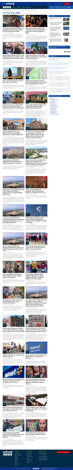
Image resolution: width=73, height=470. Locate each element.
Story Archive (25, 7)
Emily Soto (31, 109)
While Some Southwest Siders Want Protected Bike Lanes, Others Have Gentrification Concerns (36, 82)
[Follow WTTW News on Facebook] (62, 7)
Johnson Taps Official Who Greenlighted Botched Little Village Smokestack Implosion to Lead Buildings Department (13, 220)
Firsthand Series (53, 105)
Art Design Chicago (54, 99)
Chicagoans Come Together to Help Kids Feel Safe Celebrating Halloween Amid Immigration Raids (35, 30)
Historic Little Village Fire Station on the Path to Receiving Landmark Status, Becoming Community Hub (13, 329)
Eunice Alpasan (32, 34)
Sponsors (28, 462)
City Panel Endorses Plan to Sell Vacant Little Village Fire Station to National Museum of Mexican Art (36, 329)
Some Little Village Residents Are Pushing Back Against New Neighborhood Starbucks (36, 106)
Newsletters (58, 7)
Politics (26, 9)
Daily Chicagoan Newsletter (43, 458)
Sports (36, 9)
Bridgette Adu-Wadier (33, 59)
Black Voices (52, 102)
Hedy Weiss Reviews (54, 107)
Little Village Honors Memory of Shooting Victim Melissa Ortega (35, 433)
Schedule (17, 468)
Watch (18, 7)
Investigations (53, 108)
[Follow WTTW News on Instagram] (67, 7)
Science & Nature (31, 9)
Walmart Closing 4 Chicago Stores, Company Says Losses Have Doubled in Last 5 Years (13, 380)
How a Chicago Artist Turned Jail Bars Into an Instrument (13, 81)
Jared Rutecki (32, 307)
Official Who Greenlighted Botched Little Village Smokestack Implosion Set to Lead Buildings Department (13, 192)
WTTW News (9, 252)
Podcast (52, 7)
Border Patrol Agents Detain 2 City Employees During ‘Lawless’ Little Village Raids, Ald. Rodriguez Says (13, 56)
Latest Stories (17, 453)
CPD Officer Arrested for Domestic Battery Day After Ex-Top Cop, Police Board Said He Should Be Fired (55, 34)
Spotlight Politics (53, 111)
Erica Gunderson (10, 358)
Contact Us (28, 458)
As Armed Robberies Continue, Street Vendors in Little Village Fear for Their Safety (12, 275)
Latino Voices (53, 109)
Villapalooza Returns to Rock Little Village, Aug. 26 (13, 356)
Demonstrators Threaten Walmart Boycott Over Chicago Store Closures (36, 356)
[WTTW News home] (7, 7)
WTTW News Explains (54, 114)
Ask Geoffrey (52, 101)
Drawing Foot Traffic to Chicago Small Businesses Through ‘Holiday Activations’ (12, 301)
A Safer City (52, 98)
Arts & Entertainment (6, 9)
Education (20, 9)
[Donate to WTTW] (36, 468)
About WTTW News (30, 456)
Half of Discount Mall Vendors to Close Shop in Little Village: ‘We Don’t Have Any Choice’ (13, 408)
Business (11, 9)
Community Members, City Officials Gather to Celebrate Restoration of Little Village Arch (13, 133)
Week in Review (53, 112)
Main (14, 7)
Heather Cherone (10, 59)
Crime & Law (16, 9)
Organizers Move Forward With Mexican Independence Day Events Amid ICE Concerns (36, 56)
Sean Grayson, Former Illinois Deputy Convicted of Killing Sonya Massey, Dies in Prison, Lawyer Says (56, 40)
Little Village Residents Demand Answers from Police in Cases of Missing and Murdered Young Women (36, 381)
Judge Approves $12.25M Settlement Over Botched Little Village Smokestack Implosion (12, 161)
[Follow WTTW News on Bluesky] (69, 7)
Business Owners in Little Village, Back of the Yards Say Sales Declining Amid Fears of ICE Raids (13, 106)
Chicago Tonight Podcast (43, 456)
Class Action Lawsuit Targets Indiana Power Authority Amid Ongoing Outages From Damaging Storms (55, 29)
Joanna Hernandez (10, 32)
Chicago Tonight (53, 104)
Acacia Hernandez (10, 304)
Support (29, 468)
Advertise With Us (30, 460)
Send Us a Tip (29, 459)
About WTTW (24, 468)
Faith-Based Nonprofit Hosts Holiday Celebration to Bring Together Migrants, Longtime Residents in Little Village (34, 276)
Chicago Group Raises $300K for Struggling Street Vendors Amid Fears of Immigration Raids (13, 29)
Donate (67, 3)
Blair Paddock (9, 83)
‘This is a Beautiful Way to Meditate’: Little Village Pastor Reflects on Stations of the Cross (36, 191)
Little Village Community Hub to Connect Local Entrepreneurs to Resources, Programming (35, 247)
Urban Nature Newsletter (43, 459)
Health (23, 9)
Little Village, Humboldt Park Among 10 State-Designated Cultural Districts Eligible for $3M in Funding (36, 220)
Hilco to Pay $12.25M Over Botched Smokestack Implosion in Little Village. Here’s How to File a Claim (13, 248)
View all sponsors (59, 79)
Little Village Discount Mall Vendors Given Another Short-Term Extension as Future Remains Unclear (13, 435)
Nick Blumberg (32, 167)
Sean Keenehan (32, 223)
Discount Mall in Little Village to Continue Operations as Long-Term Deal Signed (36, 408)
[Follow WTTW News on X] (65, 7)
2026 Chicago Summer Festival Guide (56, 19)
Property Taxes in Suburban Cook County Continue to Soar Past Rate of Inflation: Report (56, 23)
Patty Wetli (8, 383)
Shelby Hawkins (32, 85)
